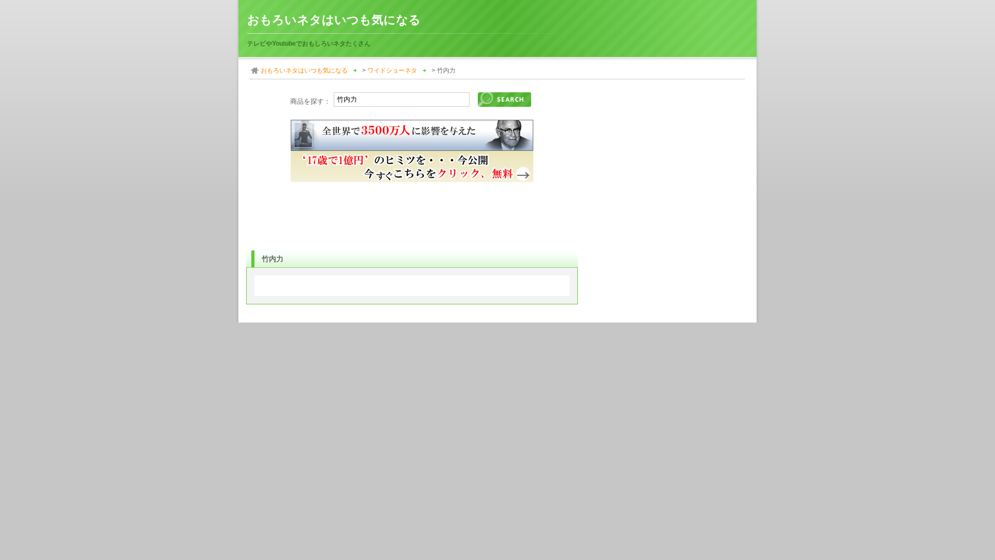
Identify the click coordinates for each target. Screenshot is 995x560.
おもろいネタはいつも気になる (334, 19)
